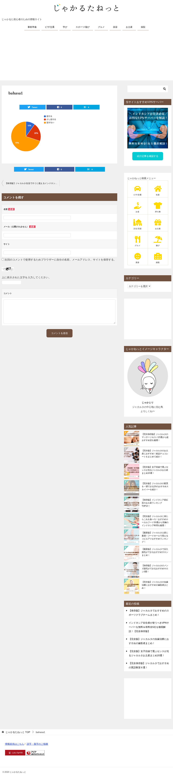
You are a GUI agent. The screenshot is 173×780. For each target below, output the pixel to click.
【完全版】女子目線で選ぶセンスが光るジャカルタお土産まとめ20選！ (155, 470)
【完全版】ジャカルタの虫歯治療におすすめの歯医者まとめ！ (155, 585)
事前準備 (32, 27)
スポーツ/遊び (83, 27)
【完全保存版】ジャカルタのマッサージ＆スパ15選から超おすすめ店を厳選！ (155, 437)
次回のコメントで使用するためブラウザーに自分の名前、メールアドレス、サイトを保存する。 (60, 259)
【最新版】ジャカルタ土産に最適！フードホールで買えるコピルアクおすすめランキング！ (155, 537)
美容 (115, 27)
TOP (18, 732)
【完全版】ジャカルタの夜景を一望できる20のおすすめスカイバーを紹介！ (155, 486)
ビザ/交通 (49, 27)
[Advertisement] (86, 56)
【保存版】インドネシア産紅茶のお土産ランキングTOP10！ (155, 503)
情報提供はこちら (14, 744)
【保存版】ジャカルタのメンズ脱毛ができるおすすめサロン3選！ (155, 568)
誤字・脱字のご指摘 (37, 744)
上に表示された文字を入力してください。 (26, 277)
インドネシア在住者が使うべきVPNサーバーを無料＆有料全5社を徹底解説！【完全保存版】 (149, 627)
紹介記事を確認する (147, 156)
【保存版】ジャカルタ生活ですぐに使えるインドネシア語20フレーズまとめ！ (32, 183)
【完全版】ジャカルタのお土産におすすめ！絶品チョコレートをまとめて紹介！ (155, 453)
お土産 (129, 27)
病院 (143, 27)
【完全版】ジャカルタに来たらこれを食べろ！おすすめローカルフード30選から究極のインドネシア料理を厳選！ (155, 521)
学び (65, 27)
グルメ (101, 27)
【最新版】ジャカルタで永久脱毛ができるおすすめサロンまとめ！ (155, 552)
